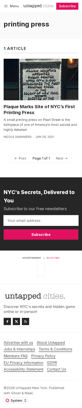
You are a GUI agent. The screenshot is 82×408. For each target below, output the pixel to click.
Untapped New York (31, 388)
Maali (29, 393)
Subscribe (67, 6)
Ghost (16, 393)
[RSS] (25, 321)
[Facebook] (7, 321)
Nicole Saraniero (18, 136)
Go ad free (53, 258)
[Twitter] (16, 321)
